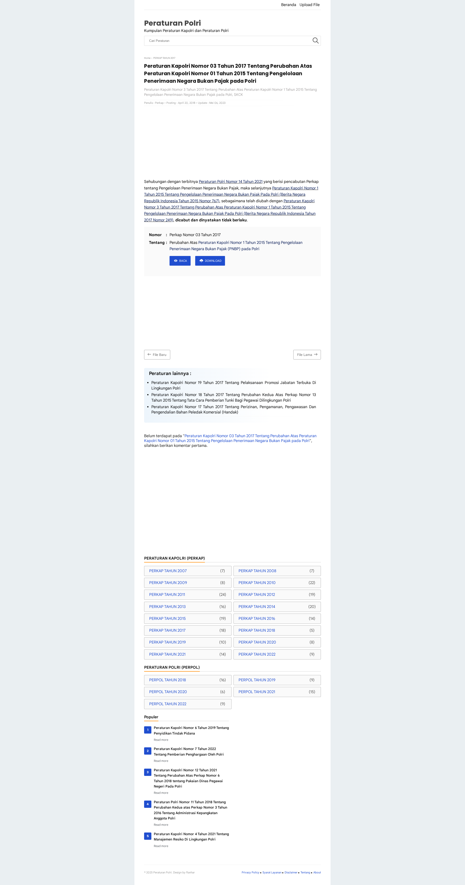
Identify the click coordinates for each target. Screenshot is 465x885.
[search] (316, 41)
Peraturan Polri (172, 23)
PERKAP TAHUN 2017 (167, 630)
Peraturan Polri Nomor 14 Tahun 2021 (231, 181)
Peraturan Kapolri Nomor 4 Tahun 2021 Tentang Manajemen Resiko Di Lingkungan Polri (191, 836)
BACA (183, 260)
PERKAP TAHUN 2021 (167, 654)
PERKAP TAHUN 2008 (257, 571)
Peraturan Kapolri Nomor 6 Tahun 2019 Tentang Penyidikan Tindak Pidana (191, 730)
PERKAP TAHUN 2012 (257, 594)
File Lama (304, 354)
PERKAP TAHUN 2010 (257, 582)
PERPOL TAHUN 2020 (168, 692)
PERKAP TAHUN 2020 (257, 642)
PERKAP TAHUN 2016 (257, 618)
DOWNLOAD (213, 260)
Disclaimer (291, 872)
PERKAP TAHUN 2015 (167, 618)
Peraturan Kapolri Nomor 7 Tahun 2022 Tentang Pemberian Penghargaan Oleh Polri (189, 751)
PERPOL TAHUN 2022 (167, 704)
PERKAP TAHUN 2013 (167, 606)
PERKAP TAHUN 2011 (167, 594)
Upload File (310, 4)
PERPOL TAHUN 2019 (257, 680)
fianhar (190, 872)
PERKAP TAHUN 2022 (257, 654)
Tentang (305, 872)
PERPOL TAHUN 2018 (167, 680)
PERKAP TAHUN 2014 (257, 606)
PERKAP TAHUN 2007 (168, 571)
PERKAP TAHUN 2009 (168, 582)
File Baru (159, 354)
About (317, 872)
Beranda (288, 4)
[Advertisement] (232, 142)
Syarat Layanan (272, 872)
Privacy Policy (250, 872)
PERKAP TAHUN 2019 (167, 642)
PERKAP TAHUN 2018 (257, 630)
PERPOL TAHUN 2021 (257, 692)
